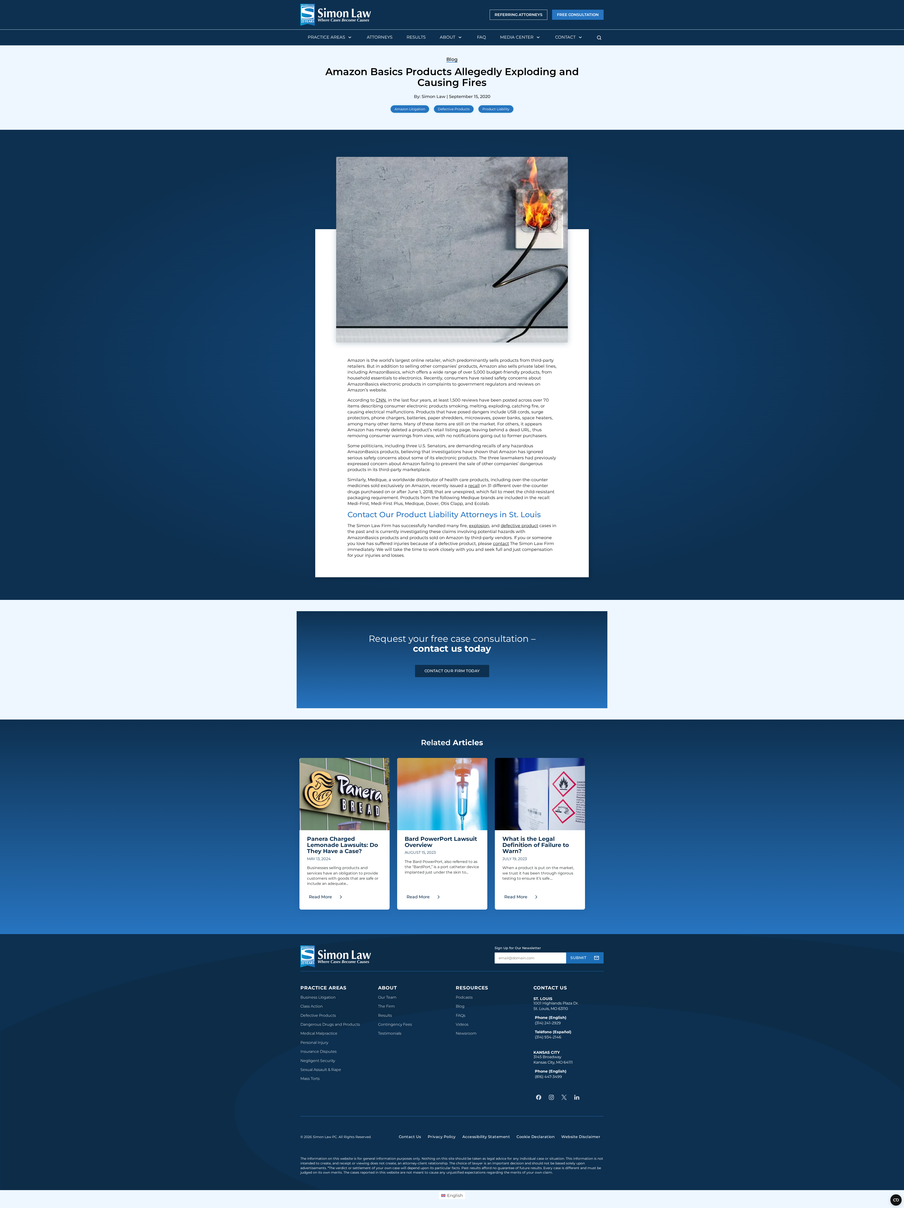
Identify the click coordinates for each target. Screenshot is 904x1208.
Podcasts (464, 997)
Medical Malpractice (318, 1033)
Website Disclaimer (580, 1137)
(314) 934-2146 (548, 1037)
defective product (519, 525)
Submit (578, 958)
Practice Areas (326, 37)
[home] (335, 15)
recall (474, 485)
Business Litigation (318, 997)
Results (416, 37)
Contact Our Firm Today (452, 671)
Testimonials (389, 1033)
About (447, 37)
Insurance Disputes (318, 1051)
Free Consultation (578, 15)
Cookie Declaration (536, 1137)
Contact (565, 37)
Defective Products (454, 109)
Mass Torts (310, 1078)
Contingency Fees (395, 1024)
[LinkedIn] (578, 1097)
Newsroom (466, 1033)
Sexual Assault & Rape (320, 1069)
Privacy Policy (442, 1137)
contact (501, 543)
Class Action (311, 1006)
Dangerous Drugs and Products (330, 1024)
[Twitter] (565, 1097)
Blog (460, 1006)
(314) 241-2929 (548, 1023)
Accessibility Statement (486, 1137)
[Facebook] (539, 1097)
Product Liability (495, 109)
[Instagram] (552, 1097)
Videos (462, 1024)
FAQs (460, 1015)
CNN (381, 400)
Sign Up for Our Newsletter (518, 948)
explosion (479, 525)
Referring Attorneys (518, 15)
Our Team (387, 997)
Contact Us (550, 988)
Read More (327, 898)
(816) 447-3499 (548, 1076)
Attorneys (379, 37)
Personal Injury (314, 1042)
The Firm (386, 1006)
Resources (472, 988)
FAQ (481, 37)
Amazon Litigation (410, 109)
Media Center (516, 37)
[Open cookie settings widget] (896, 1200)
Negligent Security (317, 1060)
